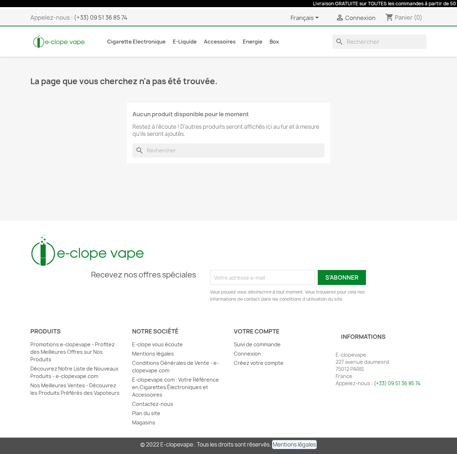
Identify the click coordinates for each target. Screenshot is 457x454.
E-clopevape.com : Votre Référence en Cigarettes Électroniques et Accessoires (175, 387)
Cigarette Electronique (136, 41)
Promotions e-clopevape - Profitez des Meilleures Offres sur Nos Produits (72, 352)
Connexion (247, 353)
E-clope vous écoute (157, 344)
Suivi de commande (257, 344)
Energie (252, 41)
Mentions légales (153, 353)
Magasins (143, 422)
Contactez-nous (152, 404)
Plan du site (146, 413)
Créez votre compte (258, 362)
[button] (294, 444)
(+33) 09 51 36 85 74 (100, 17)
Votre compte (257, 331)
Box (274, 41)
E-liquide (185, 41)
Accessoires (220, 41)
